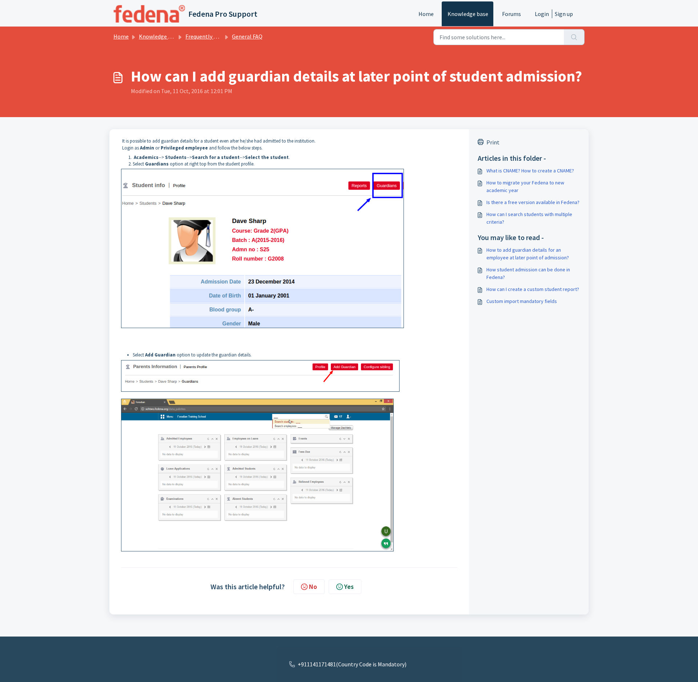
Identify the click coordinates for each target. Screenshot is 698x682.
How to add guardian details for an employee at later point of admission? (527, 254)
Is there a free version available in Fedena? (532, 202)
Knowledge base (468, 13)
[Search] (574, 37)
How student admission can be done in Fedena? (528, 273)
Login (542, 13)
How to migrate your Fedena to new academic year (525, 186)
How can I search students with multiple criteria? (529, 218)
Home (426, 13)
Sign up (564, 13)
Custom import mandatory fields (521, 301)
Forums (511, 13)
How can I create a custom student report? (532, 289)
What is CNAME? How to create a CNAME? (530, 170)
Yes (349, 586)
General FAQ (247, 36)
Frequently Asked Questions (219, 36)
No (313, 586)
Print (493, 142)
